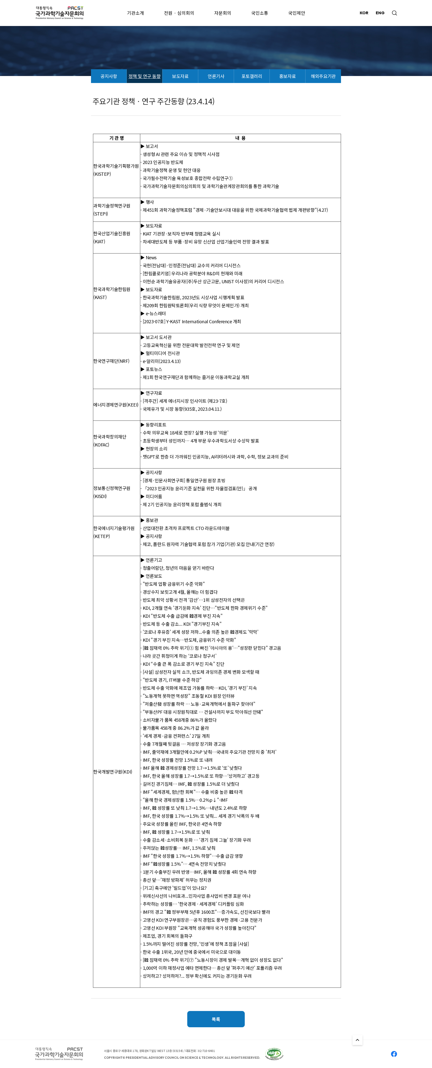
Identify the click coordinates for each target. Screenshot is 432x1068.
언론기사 (216, 76)
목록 (216, 1019)
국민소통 (259, 13)
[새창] (274, 1054)
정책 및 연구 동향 (144, 76)
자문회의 (222, 13)
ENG (380, 12)
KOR (364, 12)
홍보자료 (287, 76)
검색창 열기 (394, 13)
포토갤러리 (252, 76)
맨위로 (357, 1040)
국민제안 (296, 13)
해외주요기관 (323, 76)
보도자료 (180, 76)
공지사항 (108, 76)
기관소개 (135, 13)
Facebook (394, 1054)
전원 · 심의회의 (179, 13)
